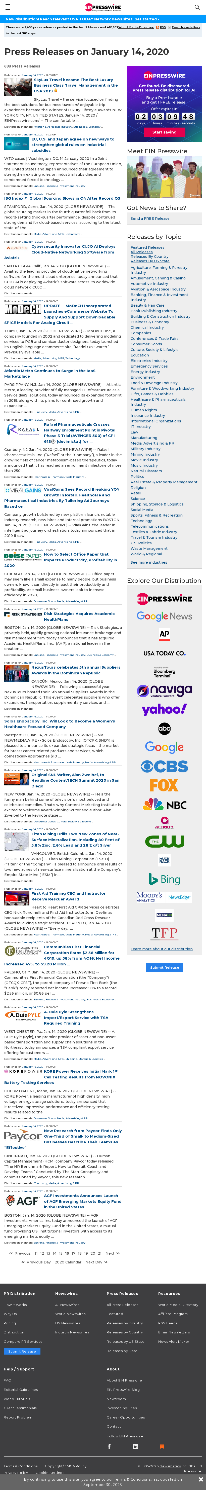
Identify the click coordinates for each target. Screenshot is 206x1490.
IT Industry (40, 412)
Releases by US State (125, 1341)
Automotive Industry (149, 283)
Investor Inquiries (122, 1408)
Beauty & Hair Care (148, 305)
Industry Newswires (72, 1332)
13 (48, 1253)
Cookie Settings (50, 1473)
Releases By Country (150, 256)
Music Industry (144, 465)
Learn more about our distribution (162, 949)
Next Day (93, 1262)
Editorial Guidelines (21, 1390)
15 (61, 1253)
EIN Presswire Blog (123, 1390)
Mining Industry (145, 454)
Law (134, 432)
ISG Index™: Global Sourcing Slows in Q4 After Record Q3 (62, 198)
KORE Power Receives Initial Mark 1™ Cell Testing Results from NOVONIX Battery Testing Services (61, 1077)
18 (80, 1253)
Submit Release (164, 967)
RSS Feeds (167, 1323)
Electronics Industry (149, 360)
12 (42, 1253)
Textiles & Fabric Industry (154, 532)
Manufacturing (144, 437)
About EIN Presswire (124, 1380)
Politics (137, 476)
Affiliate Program (173, 1314)
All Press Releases (122, 1305)
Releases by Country (125, 1332)
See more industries (149, 562)
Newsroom (116, 1399)
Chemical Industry (147, 327)
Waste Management (149, 548)
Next (110, 1253)
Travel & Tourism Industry (154, 537)
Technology (73, 234)
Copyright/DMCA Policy (65, 1466)
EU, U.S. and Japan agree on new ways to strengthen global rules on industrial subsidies (73, 145)
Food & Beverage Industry (154, 383)
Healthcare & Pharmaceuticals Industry (59, 477)
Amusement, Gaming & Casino (158, 278)
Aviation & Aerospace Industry (53, 126)
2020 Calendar (68, 1262)
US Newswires (67, 1323)
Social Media (142, 509)
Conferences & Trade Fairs (155, 338)
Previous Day (39, 1262)
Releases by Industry (125, 1323)
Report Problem (18, 1417)
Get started (145, 19)
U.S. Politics (141, 543)
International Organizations (156, 421)
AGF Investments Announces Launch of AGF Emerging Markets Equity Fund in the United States (83, 1201)
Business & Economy (86, 126)
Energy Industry (145, 372)
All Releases (142, 252)
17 (73, 1253)
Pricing (10, 1323)
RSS (163, 27)
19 (86, 1253)
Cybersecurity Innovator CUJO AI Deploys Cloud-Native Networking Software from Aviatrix (60, 252)
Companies (141, 333)
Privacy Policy (16, 1473)
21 (99, 1253)
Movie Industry (144, 460)
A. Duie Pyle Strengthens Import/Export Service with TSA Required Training (76, 1017)
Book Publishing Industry (154, 311)
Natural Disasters (146, 471)
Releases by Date (122, 1351)
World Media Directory (136, 27)
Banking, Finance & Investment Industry (59, 186)
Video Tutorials (17, 1399)
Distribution (14, 1332)
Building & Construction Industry (160, 316)
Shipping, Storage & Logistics (84, 1059)
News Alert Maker (173, 1341)
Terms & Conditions (20, 1466)
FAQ (8, 1380)
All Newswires (67, 1305)
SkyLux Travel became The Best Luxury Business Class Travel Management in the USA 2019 (76, 85)
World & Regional (146, 554)
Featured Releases (148, 247)
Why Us (10, 1314)
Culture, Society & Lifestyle (74, 821)
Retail (136, 493)
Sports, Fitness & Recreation (157, 515)
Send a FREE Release (150, 218)
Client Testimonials (20, 1408)
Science (138, 498)
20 (92, 1253)
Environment (143, 377)
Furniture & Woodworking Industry (162, 388)
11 (36, 1253)
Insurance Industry (148, 415)
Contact (114, 1426)
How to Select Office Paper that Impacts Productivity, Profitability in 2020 (60, 560)
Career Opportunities (126, 1417)
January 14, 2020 (32, 75)
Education (140, 355)
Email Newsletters (186, 27)
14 (55, 1253)
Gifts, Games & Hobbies (152, 394)
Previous (23, 1253)
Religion (138, 487)
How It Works (15, 1305)
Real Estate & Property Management (164, 482)
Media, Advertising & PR (49, 234)
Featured (115, 1314)
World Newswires (70, 1314)
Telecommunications (150, 526)
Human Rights (144, 410)
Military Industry (146, 449)
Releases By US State (150, 261)
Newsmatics (170, 1466)
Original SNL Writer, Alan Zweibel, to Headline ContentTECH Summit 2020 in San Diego (75, 780)
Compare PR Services (23, 1341)
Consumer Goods (45, 601)
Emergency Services (149, 366)
